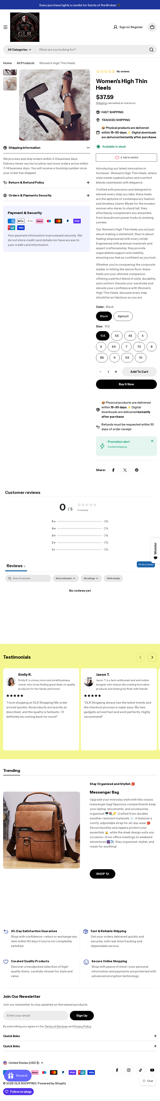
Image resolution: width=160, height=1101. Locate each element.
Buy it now (126, 384)
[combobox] (80, 49)
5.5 (117, 336)
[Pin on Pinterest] (136, 470)
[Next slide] (152, 657)
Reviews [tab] (16, 565)
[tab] (11, 772)
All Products (25, 63)
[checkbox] (113, 578)
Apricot (123, 316)
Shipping (101, 103)
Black (104, 316)
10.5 (102, 336)
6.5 (114, 346)
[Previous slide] (140, 657)
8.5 (102, 357)
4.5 (130, 336)
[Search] (151, 49)
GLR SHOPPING (25, 1083)
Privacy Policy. (83, 1026)
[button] (80, 521)
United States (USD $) (24, 1063)
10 (140, 357)
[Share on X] (125, 470)
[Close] (152, 441)
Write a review (145, 564)
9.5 (127, 357)
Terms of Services (56, 1026)
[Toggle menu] (5, 27)
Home (7, 63)
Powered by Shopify (52, 1083)
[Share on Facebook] (113, 470)
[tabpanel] (80, 604)
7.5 (139, 346)
